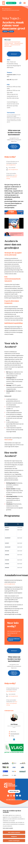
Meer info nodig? (7, 46)
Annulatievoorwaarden (15, 44)
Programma (6, 44)
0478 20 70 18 (13, 731)
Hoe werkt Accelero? (18, 43)
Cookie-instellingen (14, 840)
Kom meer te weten (8, 828)
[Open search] (20, 3)
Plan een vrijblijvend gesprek (14, 639)
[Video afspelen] (14, 223)
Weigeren (14, 836)
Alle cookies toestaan (14, 832)
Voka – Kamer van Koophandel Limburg (12, 176)
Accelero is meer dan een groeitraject (12, 41)
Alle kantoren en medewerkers (14, 799)
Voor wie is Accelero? (8, 43)
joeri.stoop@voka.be (9, 584)
